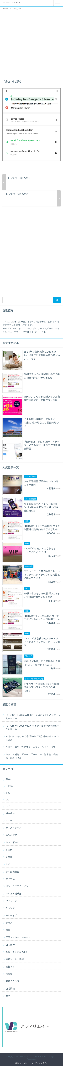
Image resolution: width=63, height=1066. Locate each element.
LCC (8, 806)
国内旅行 (10, 944)
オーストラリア (13, 828)
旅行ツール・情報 (15, 959)
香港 (8, 996)
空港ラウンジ (12, 981)
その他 (9, 849)
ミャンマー (11, 908)
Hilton (9, 786)
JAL (7, 799)
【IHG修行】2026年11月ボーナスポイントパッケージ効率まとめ (33, 717)
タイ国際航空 (12, 871)
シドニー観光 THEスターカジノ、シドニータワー (32, 747)
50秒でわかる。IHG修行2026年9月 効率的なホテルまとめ (32, 738)
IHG (8, 793)
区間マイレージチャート (18, 937)
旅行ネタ (10, 966)
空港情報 (10, 988)
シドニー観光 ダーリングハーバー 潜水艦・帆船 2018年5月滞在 (33, 756)
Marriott (11, 813)
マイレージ (11, 901)
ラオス (9, 923)
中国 (8, 930)
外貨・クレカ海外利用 (17, 952)
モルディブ (11, 915)
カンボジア (11, 835)
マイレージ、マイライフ (11, 3)
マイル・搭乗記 (13, 893)
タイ (8, 864)
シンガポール (12, 842)
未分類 (9, 974)
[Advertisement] (31, 44)
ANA (8, 779)
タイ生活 (10, 879)
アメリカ (10, 820)
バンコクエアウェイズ (17, 886)
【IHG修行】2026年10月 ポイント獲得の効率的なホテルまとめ (32, 727)
